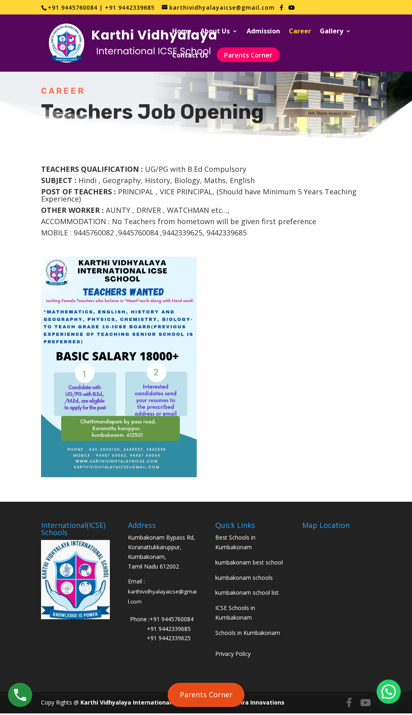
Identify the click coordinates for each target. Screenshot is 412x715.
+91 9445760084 (172, 619)
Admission (263, 31)
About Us (215, 31)
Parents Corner (206, 694)
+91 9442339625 (169, 638)
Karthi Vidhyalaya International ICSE (133, 702)
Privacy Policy (233, 653)
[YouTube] (291, 7)
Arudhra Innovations (254, 702)
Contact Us (190, 56)
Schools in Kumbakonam (247, 633)
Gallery (331, 31)
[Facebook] (282, 7)
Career (300, 31)
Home (182, 31)
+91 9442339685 (169, 629)
